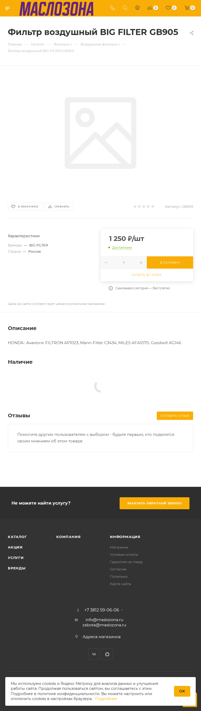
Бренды (17, 568)
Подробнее (106, 698)
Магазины (119, 547)
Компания (68, 537)
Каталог (17, 537)
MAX (107, 654)
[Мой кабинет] (137, 8)
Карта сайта (120, 584)
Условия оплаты (124, 554)
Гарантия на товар (126, 562)
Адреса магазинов (102, 636)
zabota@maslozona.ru (104, 624)
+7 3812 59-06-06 (101, 610)
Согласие (118, 569)
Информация (125, 537)
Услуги (16, 558)
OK (182, 691)
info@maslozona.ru (104, 619)
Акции (15, 547)
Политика (118, 576)
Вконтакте (93, 654)
